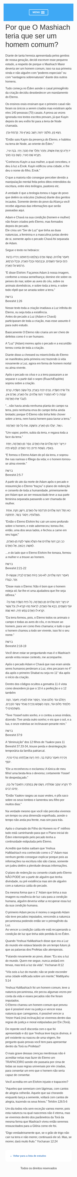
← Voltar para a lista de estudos (28, 1155)
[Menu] (38, 12)
